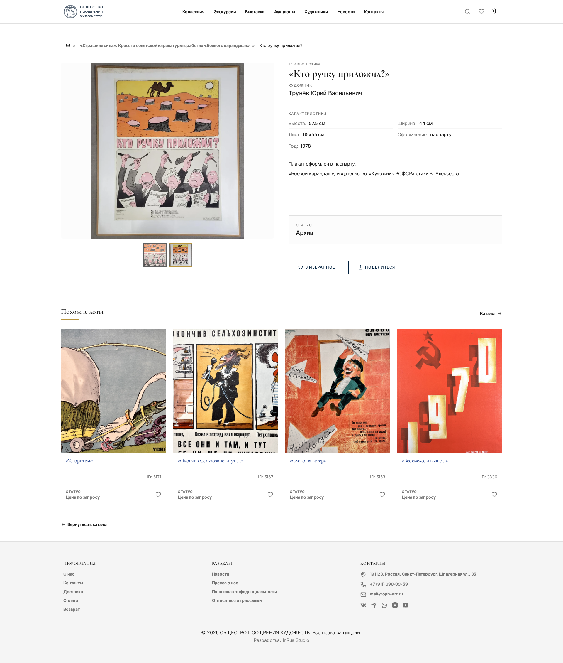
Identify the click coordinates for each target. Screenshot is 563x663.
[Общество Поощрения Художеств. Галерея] (363, 605)
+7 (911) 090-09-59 (389, 583)
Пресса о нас (225, 582)
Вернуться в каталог (87, 524)
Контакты (374, 11)
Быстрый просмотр (113, 399)
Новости (346, 11)
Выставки (255, 11)
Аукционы (284, 11)
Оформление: (413, 134)
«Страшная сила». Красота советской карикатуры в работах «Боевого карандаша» (165, 45)
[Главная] (68, 44)
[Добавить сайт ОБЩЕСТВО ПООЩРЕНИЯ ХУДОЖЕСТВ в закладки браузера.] (481, 11)
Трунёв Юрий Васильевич (325, 93)
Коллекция (193, 11)
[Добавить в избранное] (158, 495)
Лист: (295, 134)
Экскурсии (225, 11)
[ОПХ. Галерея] (374, 605)
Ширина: (407, 123)
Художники (316, 11)
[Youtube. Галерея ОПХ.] (405, 605)
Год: (293, 146)
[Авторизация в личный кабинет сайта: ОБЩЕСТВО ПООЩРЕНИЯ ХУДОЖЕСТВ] (493, 11)
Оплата (70, 600)
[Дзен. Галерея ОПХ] (395, 605)
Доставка (73, 591)
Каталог (488, 313)
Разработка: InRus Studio (281, 640)
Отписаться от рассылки (237, 600)
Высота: (297, 123)
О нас (68, 573)
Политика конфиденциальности (244, 591)
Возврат (71, 609)
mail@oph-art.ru (386, 593)
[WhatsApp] (384, 605)
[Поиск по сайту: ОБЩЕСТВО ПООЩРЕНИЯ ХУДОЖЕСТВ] (467, 11)
